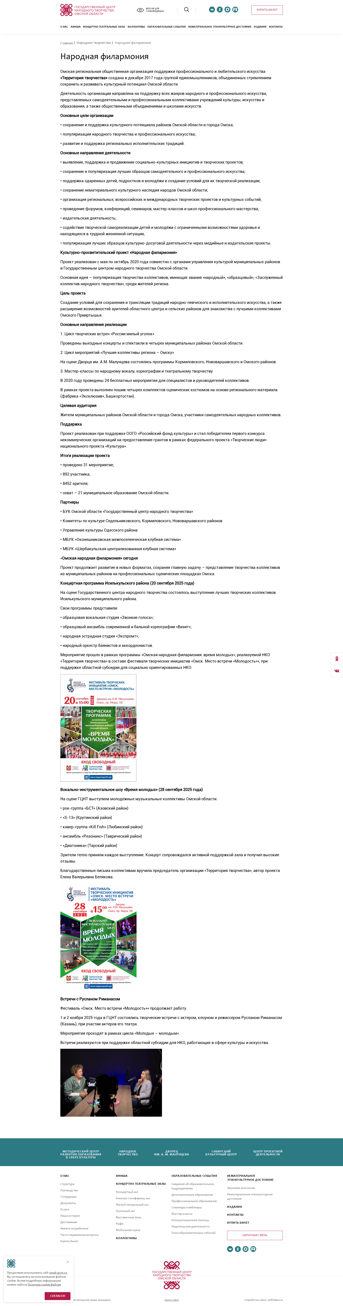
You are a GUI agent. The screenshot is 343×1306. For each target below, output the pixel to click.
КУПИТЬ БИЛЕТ (238, 1222)
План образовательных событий (193, 1233)
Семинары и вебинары (187, 1207)
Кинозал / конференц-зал (133, 1198)
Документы (68, 1203)
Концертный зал (127, 1192)
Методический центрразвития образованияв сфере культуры (80, 1154)
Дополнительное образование (192, 1194)
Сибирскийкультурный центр (221, 1153)
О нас (64, 27)
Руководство (69, 1190)
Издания (260, 27)
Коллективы (136, 27)
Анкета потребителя (74, 1228)
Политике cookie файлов (44, 1284)
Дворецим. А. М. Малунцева (171, 1153)
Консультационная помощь (190, 1220)
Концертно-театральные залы (104, 27)
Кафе (119, 1223)
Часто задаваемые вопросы (79, 1235)
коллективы (126, 1238)
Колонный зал (125, 1211)
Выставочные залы (128, 1217)
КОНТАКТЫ (235, 1214)
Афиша (76, 27)
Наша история (70, 1215)
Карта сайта (172, 1300)
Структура (67, 1184)
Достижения (68, 1222)
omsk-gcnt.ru (58, 1272)
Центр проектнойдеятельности (268, 1153)
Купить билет (267, 10)
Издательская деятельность (191, 1226)
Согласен (57, 1296)
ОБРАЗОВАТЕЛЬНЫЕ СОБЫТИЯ (166, 27)
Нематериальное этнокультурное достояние (219, 27)
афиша (121, 1176)
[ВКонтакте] (337, 671)
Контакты (276, 27)
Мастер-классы (182, 1213)
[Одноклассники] (337, 659)
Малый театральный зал (132, 1204)
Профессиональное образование (194, 1201)
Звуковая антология (241, 1188)
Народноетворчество (128, 1153)
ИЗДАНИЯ (234, 1207)
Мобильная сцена (128, 1230)
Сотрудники (68, 1196)
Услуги (64, 1209)
